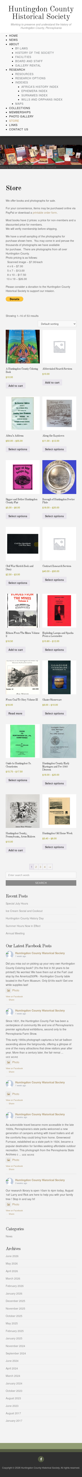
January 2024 (14, 1383)
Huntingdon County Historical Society (41, 13)
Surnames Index (34, 95)
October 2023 (14, 1391)
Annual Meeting (15, 933)
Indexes (21, 82)
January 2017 (14, 1420)
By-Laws (21, 48)
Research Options (30, 78)
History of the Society (34, 53)
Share (11, 999)
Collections (19, 108)
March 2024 (13, 1376)
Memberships (20, 112)
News (13, 40)
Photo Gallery (21, 116)
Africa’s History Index (39, 87)
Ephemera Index (34, 91)
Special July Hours (17, 903)
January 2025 (14, 1338)
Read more (15, 713)
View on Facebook (14, 996)
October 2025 (14, 1316)
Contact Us (18, 129)
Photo (15, 990)
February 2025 (15, 1331)
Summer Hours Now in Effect (23, 926)
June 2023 (12, 1406)
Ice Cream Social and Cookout (24, 911)
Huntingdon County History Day (25, 918)
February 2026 (15, 1286)
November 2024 (15, 1346)
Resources (24, 74)
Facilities (23, 57)
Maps (19, 103)
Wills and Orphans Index (42, 99)
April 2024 (12, 1368)
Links (13, 125)
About (14, 44)
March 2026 (13, 1278)
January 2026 (14, 1293)
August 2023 (13, 1398)
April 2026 (12, 1271)
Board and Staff (29, 61)
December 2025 (15, 1301)
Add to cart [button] (15, 386)
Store (14, 121)
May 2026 (12, 1263)
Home (13, 35)
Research (17, 69)
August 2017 (13, 1413)
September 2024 (16, 1353)
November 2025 (15, 1308)
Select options (17, 449)
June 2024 (12, 1361)
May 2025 (12, 1323)
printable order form (45, 212)
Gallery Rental (28, 65)
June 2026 (12, 1256)
